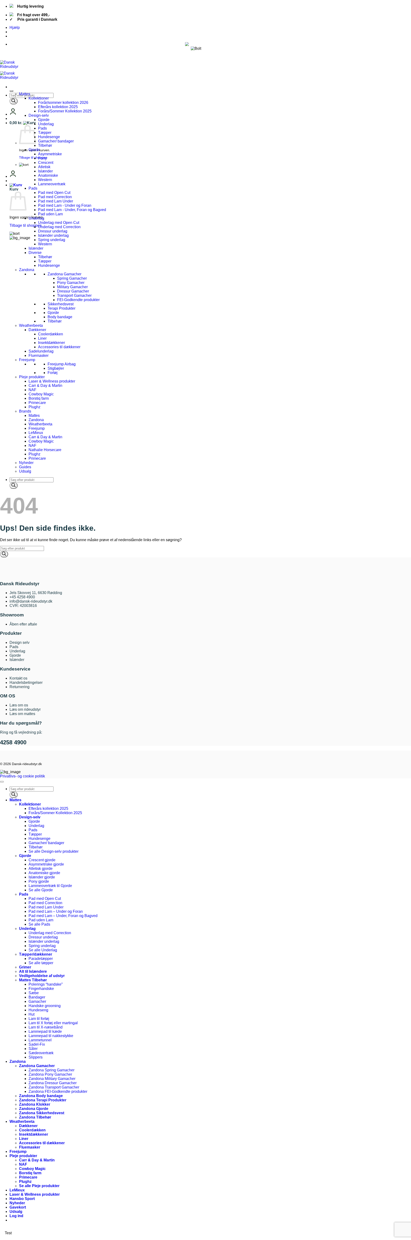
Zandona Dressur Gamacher (53, 1083)
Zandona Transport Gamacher (54, 1087)
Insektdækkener (51, 343)
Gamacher (37, 1001)
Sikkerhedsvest (60, 304)
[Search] (14, 101)
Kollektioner (39, 98)
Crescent (45, 163)
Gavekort (18, 1207)
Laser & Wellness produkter (52, 381)
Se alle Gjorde (41, 890)
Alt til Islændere (33, 971)
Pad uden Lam (50, 214)
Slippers (36, 1057)
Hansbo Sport (22, 1199)
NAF (32, 390)
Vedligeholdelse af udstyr (42, 976)
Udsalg (25, 471)
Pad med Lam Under (55, 201)
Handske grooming (45, 1006)
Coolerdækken (50, 334)
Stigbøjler (56, 368)
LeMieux (36, 433)
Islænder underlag (53, 235)
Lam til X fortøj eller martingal (53, 1023)
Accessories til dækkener (59, 347)
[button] (23, 123)
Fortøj (53, 373)
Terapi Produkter (61, 308)
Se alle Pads (39, 924)
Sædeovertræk (41, 1053)
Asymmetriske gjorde (46, 864)
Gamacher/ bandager (56, 141)
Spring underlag (51, 240)
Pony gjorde (39, 881)
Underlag (46, 124)
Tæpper (44, 133)
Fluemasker (39, 355)
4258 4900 (13, 742)
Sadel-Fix (37, 1044)
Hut (31, 1014)
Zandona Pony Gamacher (50, 1074)
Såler (33, 1049)
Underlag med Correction (59, 227)
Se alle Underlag (43, 950)
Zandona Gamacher (64, 274)
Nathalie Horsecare (45, 450)
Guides (25, 467)
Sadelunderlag (41, 351)
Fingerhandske (41, 989)
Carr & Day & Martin (45, 385)
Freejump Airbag (62, 364)
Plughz (34, 407)
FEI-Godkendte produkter (78, 300)
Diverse (35, 253)
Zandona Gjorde (33, 1109)
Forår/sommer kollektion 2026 (63, 103)
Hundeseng (38, 1010)
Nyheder (26, 463)
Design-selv (39, 115)
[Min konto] (13, 114)
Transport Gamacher (74, 295)
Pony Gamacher (70, 283)
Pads (42, 128)
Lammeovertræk (51, 184)
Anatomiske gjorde (44, 873)
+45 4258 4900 (22, 597)
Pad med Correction (55, 197)
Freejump (27, 360)
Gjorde (43, 120)
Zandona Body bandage (41, 1096)
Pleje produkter (32, 377)
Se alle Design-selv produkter (53, 851)
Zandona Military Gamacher (52, 1079)
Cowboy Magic (41, 394)
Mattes (24, 94)
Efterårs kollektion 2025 (58, 107)
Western (45, 180)
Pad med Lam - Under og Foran (64, 205)
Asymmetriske (50, 154)
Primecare (37, 403)
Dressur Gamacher (73, 291)
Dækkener (37, 330)
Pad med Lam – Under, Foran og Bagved (63, 916)
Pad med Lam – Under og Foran (56, 911)
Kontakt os (18, 678)
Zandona (26, 270)
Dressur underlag (52, 231)
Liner (42, 338)
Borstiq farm (39, 398)
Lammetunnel (40, 1040)
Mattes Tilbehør (33, 980)
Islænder (45, 171)
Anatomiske (48, 175)
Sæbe (34, 993)
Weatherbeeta (31, 325)
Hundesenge (49, 137)
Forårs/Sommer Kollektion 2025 (65, 111)
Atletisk (44, 167)
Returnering (19, 687)
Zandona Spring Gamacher (51, 1070)
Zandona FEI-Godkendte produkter (58, 1091)
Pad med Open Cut (54, 193)
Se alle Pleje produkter (39, 1186)
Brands (25, 411)
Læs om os (19, 705)
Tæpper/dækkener (35, 954)
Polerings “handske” (46, 984)
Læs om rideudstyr (25, 709)
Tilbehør (45, 145)
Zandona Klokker (34, 1104)
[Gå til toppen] (2, 781)
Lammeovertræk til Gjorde (50, 886)
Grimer (25, 967)
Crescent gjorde (42, 860)
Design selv (19, 642)
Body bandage (60, 317)
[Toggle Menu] (11, 91)
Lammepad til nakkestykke (51, 1036)
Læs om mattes (22, 714)
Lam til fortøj (39, 1019)
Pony (42, 158)
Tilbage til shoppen (33, 157)
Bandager (37, 997)
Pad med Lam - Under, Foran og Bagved (72, 210)
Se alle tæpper (41, 963)
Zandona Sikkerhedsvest (41, 1113)
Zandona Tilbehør (35, 1117)
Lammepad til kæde (45, 1031)
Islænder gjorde (42, 877)
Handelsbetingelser (26, 682)
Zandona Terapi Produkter (42, 1100)
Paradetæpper (41, 959)
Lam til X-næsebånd (46, 1027)
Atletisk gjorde (41, 869)
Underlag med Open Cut (58, 223)
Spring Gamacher (72, 278)
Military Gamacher (72, 287)
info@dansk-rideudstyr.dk (31, 601)
